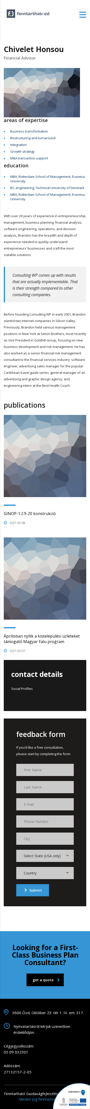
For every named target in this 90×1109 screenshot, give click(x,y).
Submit (35, 890)
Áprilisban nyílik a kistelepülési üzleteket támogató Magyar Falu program (42, 638)
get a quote (43, 980)
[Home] (29, 14)
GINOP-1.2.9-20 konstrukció (30, 513)
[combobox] (45, 856)
